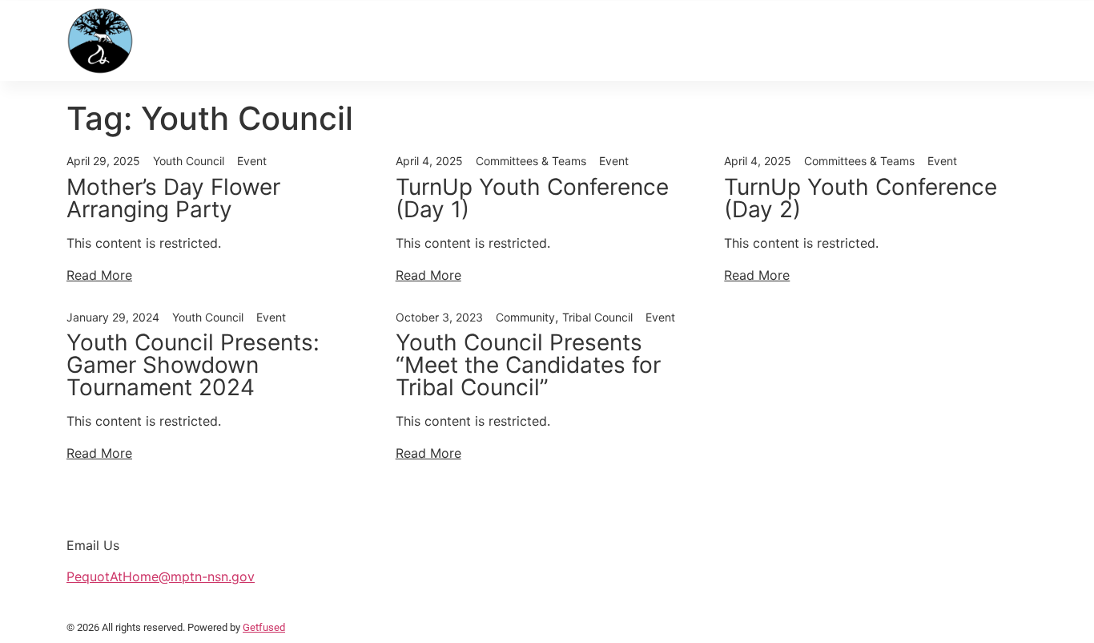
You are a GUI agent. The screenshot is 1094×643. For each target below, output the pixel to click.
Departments (607, 40)
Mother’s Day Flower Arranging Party (173, 198)
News (331, 40)
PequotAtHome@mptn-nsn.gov (160, 576)
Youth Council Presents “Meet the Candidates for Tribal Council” (528, 365)
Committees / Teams (868, 40)
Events (396, 40)
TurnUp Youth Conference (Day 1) (532, 198)
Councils (725, 40)
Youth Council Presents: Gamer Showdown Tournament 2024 (193, 365)
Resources (482, 40)
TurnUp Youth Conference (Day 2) (860, 198)
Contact (995, 40)
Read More (99, 275)
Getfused (264, 627)
